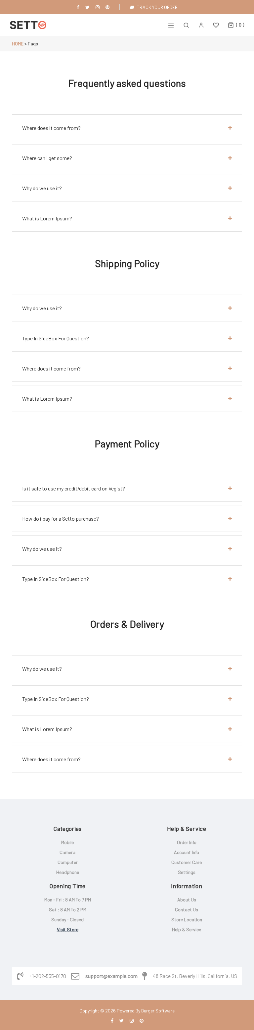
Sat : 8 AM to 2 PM (67, 909)
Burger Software (158, 1010)
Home (17, 43)
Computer (68, 862)
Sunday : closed (67, 919)
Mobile (67, 842)
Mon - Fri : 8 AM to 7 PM (67, 899)
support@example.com (111, 976)
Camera (67, 852)
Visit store (67, 929)
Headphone (67, 872)
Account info (186, 852)
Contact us (186, 909)
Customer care (186, 862)
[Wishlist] (216, 25)
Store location (186, 919)
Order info (186, 842)
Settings (186, 872)
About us (186, 899)
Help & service (186, 929)
